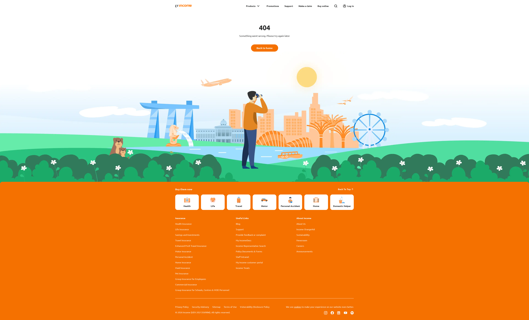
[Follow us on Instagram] (325, 312)
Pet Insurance (181, 273)
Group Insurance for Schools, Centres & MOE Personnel (202, 290)
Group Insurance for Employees (190, 279)
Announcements (304, 251)
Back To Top (344, 189)
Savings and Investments (187, 234)
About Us (301, 223)
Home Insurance (183, 262)
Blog (238, 223)
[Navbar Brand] (183, 6)
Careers (300, 245)
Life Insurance (182, 229)
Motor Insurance (183, 251)
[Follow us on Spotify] (352, 312)
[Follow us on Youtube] (345, 312)
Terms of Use (230, 306)
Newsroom (301, 240)
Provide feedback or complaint (251, 234)
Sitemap (216, 306)
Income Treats (243, 267)
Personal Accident (184, 256)
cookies (297, 306)
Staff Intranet (242, 256)
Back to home (265, 48)
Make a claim (305, 6)
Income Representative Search (251, 245)
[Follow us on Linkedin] (339, 312)
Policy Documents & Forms (249, 251)
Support (288, 6)
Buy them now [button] (183, 189)
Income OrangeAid (305, 229)
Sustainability (303, 234)
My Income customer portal (249, 262)
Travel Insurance (183, 240)
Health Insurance (183, 223)
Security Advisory (200, 306)
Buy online (323, 6)
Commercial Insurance (186, 284)
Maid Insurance (182, 267)
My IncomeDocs (243, 240)
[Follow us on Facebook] (332, 312)
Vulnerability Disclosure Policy (254, 306)
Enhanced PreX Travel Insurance (191, 245)
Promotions (273, 6)
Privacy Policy (182, 306)
